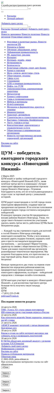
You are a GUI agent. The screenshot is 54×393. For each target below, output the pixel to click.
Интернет (11, 57)
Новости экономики (11, 34)
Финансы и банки (16, 47)
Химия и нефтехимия (17, 96)
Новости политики (31, 34)
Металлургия (13, 94)
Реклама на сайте (9, 143)
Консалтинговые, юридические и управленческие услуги (23, 126)
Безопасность (13, 65)
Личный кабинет (15, 18)
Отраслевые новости (21, 37)
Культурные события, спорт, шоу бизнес (26, 68)
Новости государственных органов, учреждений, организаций (24, 136)
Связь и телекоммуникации (20, 99)
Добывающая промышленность (22, 52)
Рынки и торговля (16, 70)
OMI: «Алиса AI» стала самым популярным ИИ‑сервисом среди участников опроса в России (25, 311)
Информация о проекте (12, 349)
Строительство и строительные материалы (28, 117)
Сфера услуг (13, 78)
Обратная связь (8, 356)
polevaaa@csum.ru (10, 296)
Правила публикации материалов (17, 354)
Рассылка (11, 16)
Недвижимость (14, 62)
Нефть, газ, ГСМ (15, 86)
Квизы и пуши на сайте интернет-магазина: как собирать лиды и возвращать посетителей (24, 334)
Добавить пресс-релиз (12, 23)
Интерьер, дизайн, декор (19, 60)
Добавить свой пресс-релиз (14, 346)
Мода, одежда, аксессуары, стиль (23, 73)
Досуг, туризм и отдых (18, 122)
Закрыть (6, 373)
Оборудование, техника (18, 75)
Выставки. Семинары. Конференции (25, 120)
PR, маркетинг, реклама (18, 55)
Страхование (13, 81)
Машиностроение (15, 112)
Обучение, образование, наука (22, 49)
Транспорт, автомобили (18, 115)
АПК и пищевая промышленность (24, 83)
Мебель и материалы (17, 101)
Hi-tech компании (15, 104)
